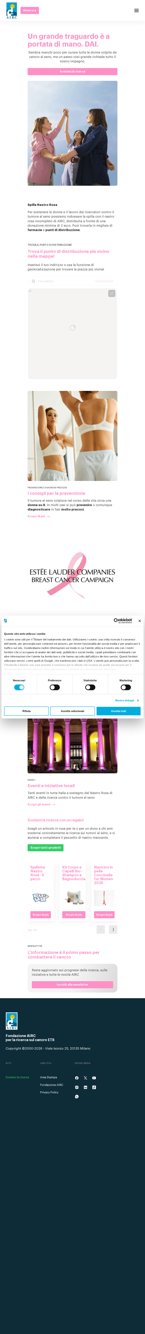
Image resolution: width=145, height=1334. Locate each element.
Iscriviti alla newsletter (72, 984)
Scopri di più (36, 516)
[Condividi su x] (85, 1078)
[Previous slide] (101, 929)
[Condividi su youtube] (94, 1078)
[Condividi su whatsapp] (77, 1096)
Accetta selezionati (72, 711)
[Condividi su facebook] (77, 1078)
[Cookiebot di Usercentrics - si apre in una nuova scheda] (116, 621)
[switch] (55, 687)
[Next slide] (113, 929)
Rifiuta (26, 711)
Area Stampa (48, 1077)
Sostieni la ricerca (72, 71)
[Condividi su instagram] (77, 1087)
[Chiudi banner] (139, 621)
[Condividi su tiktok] (94, 1087)
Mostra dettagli (124, 700)
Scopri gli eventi (39, 804)
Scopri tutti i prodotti (45, 847)
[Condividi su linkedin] (85, 1087)
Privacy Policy (49, 1092)
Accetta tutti (118, 711)
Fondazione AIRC (51, 1085)
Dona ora (29, 10)
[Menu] (136, 10)
